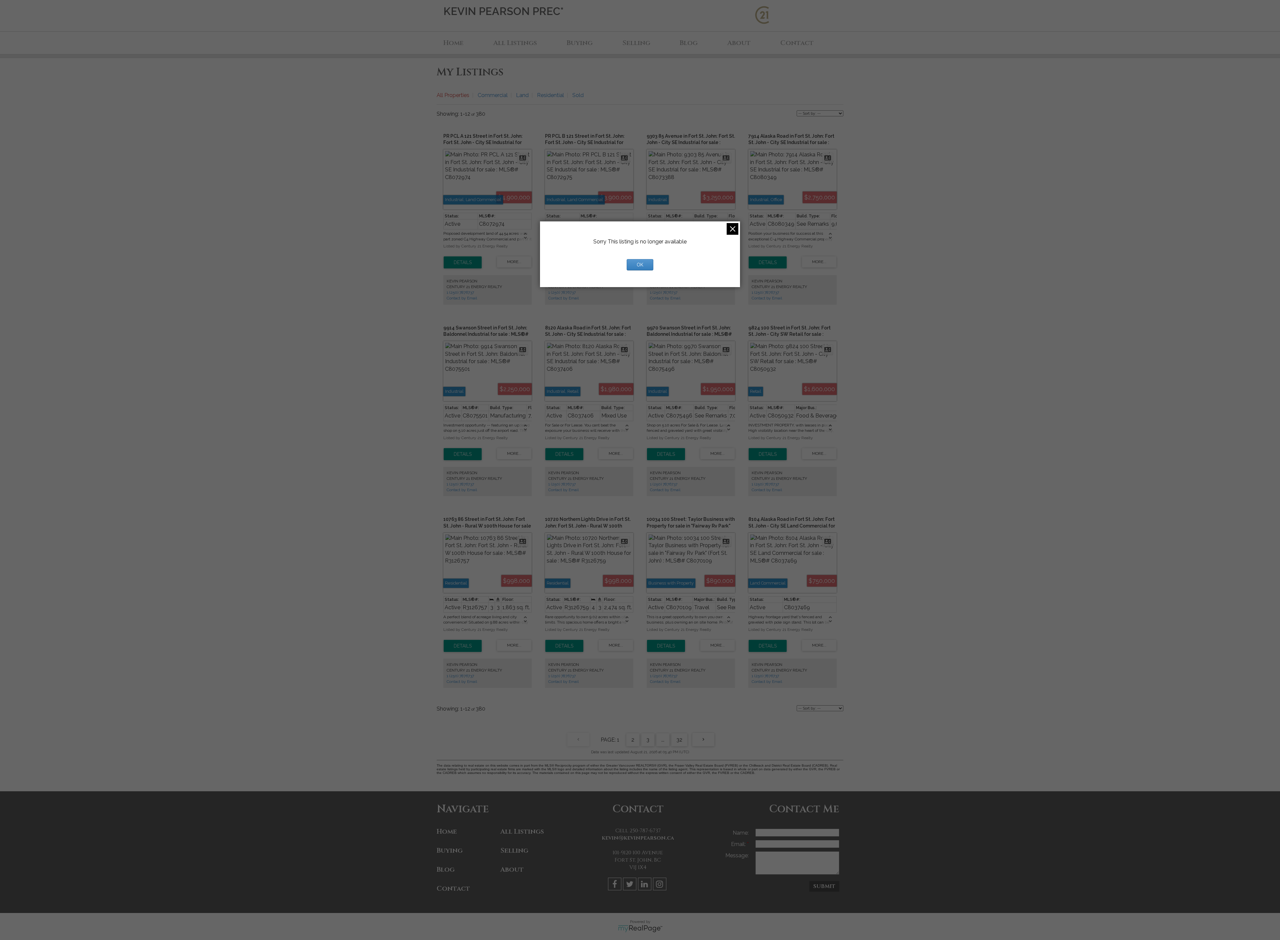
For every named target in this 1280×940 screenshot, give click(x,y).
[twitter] (630, 885)
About (739, 42)
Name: (741, 833)
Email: (739, 844)
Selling (636, 42)
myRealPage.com (640, 928)
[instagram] (660, 885)
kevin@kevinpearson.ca (638, 838)
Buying (580, 42)
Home (453, 42)
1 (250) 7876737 (460, 292)
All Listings (515, 42)
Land (522, 95)
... (662, 740)
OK (640, 264)
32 (679, 740)
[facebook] (615, 885)
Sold (578, 95)
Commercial (493, 95)
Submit (824, 886)
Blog (689, 42)
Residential (550, 95)
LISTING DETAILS (463, 262)
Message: (737, 855)
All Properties (453, 95)
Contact (797, 42)
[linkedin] (645, 885)
